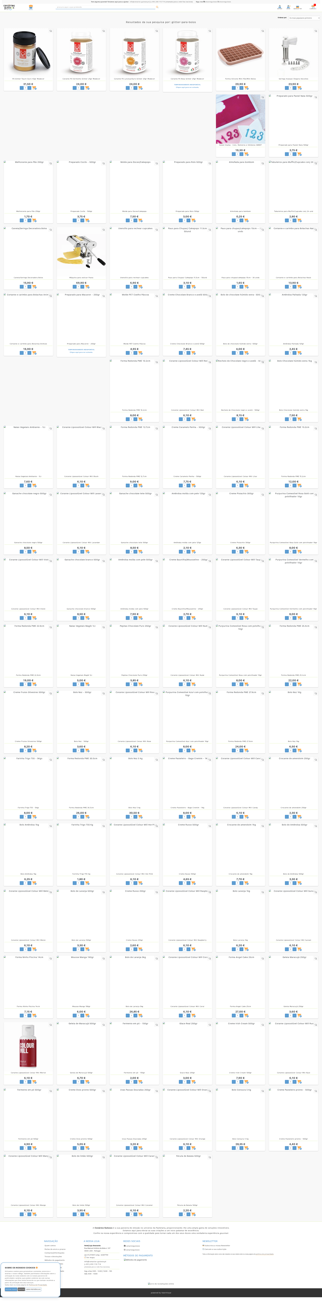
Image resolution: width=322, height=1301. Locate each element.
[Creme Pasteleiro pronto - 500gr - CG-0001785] (293, 1113)
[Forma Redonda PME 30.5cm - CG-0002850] (81, 781)
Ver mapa (90, 1257)
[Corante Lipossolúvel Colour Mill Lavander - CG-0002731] (81, 516)
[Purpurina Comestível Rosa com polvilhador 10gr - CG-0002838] (240, 649)
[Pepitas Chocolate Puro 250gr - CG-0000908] (134, 649)
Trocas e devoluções (53, 1256)
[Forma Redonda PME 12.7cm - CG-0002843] (134, 450)
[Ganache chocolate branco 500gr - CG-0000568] (81, 583)
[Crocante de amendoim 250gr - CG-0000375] (293, 781)
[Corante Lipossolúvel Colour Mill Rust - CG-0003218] (293, 1046)
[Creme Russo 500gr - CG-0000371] (187, 848)
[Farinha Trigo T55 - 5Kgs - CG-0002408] (28, 781)
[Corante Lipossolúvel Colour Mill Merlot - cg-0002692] (28, 1046)
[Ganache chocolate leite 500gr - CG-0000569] (134, 516)
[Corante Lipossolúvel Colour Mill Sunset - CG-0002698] (293, 914)
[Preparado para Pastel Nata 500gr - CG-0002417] (293, 119)
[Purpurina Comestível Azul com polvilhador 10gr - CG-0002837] (187, 715)
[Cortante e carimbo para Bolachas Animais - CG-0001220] (28, 318)
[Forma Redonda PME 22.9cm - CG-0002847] (28, 649)
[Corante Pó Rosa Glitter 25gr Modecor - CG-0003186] (187, 52)
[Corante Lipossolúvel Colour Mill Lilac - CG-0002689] (240, 450)
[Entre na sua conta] (277, 6)
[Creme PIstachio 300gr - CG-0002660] (240, 516)
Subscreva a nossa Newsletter (217, 1246)
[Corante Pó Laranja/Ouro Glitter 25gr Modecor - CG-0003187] (134, 52)
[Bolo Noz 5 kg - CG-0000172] (134, 781)
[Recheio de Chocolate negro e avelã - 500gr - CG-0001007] (240, 384)
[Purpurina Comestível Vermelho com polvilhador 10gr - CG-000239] (293, 583)
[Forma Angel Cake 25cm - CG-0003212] (240, 980)
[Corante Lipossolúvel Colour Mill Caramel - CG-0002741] (134, 1179)
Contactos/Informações (54, 1253)
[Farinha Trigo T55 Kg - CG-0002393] (81, 848)
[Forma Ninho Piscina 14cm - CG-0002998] (28, 980)
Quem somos (50, 1246)
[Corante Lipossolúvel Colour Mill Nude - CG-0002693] (187, 649)
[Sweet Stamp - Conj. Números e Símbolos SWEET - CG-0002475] (240, 119)
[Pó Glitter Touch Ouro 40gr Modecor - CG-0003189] (28, 52)
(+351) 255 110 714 (158, 2)
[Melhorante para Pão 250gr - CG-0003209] (28, 185)
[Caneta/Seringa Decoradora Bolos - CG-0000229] (28, 251)
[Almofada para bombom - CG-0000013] (240, 185)
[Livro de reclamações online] (161, 1284)
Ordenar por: (282, 17)
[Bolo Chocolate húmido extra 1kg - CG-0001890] (293, 384)
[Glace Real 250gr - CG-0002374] (187, 1046)
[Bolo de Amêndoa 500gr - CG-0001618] (293, 848)
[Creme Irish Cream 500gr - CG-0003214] (240, 1046)
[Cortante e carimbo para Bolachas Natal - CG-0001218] (293, 251)
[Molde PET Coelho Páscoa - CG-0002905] (134, 318)
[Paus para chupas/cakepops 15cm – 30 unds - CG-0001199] (240, 251)
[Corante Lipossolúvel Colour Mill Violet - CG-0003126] (28, 583)
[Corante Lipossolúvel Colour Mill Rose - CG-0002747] (134, 715)
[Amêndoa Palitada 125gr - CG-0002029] (293, 318)
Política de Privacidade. (38, 1285)
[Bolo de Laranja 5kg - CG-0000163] (134, 980)
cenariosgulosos (206, 2)
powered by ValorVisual (161, 1293)
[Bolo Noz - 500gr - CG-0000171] (81, 715)
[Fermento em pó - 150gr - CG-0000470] (134, 1046)
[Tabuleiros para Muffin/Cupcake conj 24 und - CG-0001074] (293, 185)
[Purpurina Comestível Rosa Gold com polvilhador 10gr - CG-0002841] (293, 516)
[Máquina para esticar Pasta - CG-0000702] (81, 251)
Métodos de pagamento (55, 1260)
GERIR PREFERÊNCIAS (33, 1289)
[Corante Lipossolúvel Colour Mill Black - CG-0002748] (81, 450)
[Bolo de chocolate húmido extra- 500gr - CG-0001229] (240, 318)
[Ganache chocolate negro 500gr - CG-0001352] (28, 516)
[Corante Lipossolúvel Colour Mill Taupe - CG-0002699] (240, 583)
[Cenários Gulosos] (19, 7)
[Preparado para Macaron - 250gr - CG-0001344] (81, 318)
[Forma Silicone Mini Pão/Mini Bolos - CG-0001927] (240, 52)
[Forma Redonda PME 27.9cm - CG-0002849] (240, 715)
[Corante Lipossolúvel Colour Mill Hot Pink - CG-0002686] (134, 848)
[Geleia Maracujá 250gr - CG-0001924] (293, 980)
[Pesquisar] (157, 7)
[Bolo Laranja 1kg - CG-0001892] (240, 914)
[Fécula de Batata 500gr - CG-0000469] (187, 1179)
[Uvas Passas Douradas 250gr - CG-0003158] (134, 1113)
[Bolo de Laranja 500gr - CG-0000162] (81, 914)
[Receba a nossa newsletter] (295, 6)
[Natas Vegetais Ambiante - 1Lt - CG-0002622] (28, 450)
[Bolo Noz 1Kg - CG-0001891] (293, 715)
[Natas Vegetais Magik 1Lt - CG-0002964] (81, 649)
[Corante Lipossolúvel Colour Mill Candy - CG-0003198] (240, 781)
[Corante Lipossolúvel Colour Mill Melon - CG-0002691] (28, 914)
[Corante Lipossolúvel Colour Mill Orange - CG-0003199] (187, 1113)
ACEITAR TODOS (11, 1289)
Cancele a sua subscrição (215, 1249)
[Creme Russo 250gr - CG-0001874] (134, 914)
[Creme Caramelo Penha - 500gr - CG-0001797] (187, 450)
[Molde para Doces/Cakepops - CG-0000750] (134, 185)
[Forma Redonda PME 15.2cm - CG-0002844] (293, 450)
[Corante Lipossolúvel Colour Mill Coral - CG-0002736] (187, 980)
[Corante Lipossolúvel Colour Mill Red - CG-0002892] (187, 384)
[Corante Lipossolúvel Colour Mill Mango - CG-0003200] (28, 1179)
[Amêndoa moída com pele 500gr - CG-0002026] (134, 583)
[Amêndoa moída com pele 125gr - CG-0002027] (187, 516)
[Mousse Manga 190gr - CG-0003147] (81, 980)
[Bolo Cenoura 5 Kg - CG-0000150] (240, 1113)
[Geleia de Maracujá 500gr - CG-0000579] (81, 1046)
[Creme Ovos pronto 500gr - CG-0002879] (81, 1113)
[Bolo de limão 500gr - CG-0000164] (81, 1179)
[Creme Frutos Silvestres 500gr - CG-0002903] (28, 715)
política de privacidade (265, 1254)
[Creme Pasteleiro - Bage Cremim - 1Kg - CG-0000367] (187, 781)
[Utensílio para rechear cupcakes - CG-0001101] (134, 251)
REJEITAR (21, 1289)
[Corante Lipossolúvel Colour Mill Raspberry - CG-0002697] (187, 914)
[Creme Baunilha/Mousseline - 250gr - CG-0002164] (187, 583)
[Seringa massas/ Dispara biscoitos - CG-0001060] (293, 52)
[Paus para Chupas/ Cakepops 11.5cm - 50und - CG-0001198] (187, 251)
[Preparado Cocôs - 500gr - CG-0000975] (81, 185)
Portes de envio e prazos (55, 1249)
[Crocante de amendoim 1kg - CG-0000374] (240, 848)
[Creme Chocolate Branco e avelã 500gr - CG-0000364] (187, 318)
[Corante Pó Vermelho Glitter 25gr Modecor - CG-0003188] (81, 52)
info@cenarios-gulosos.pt (139, 2)
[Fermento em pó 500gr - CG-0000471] (28, 1113)
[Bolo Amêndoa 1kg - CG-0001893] (28, 848)
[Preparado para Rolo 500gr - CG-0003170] (187, 185)
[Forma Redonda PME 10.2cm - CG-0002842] (134, 384)
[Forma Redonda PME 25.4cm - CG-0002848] (293, 649)
